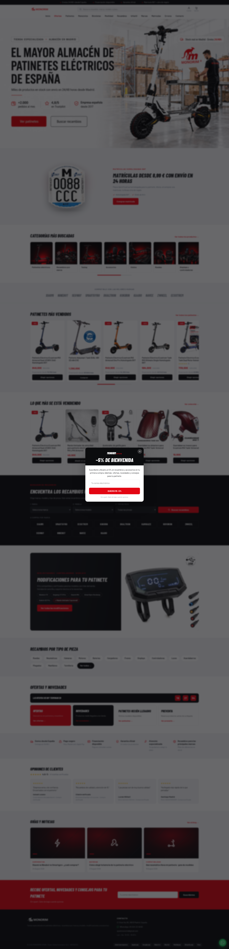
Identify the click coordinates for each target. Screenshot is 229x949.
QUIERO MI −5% (115, 491)
